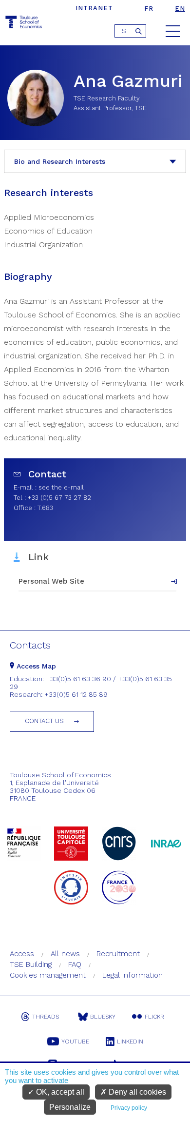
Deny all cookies (136, 1092)
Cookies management (48, 975)
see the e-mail (61, 487)
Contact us (44, 721)
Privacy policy (129, 1107)
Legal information (132, 975)
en (180, 8)
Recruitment (118, 953)
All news (65, 953)
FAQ (74, 964)
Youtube (75, 1041)
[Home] (24, 23)
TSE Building (31, 964)
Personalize (70, 1107)
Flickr (154, 1016)
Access (22, 953)
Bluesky (102, 1016)
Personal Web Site (51, 581)
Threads (45, 1016)
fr (148, 8)
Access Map (35, 666)
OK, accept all (59, 1092)
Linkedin (130, 1041)
